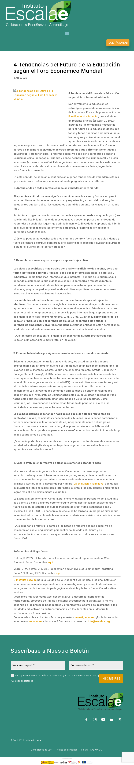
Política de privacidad (66, 749)
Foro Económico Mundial (83, 116)
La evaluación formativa (88, 483)
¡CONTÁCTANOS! (118, 42)
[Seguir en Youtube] (103, 719)
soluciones (35, 621)
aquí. (51, 562)
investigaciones (84, 617)
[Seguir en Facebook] (86, 719)
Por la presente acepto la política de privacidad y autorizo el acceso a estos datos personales (62, 675)
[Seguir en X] (119, 719)
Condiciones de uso (41, 749)
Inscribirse (111, 678)
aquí (58, 573)
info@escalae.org (99, 621)
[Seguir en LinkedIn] (111, 719)
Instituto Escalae (26, 579)
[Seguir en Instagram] (94, 719)
